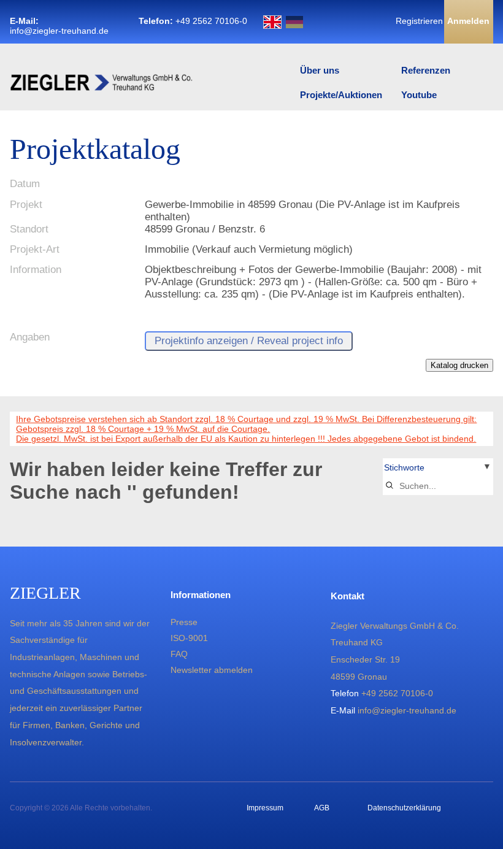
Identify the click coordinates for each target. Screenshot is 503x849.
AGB (321, 808)
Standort (29, 229)
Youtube (419, 95)
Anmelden (468, 21)
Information (35, 269)
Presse (184, 622)
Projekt (26, 204)
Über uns (319, 70)
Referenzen (425, 70)
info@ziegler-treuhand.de (59, 31)
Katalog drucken (459, 365)
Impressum (265, 808)
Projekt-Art (35, 249)
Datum (25, 184)
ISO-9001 (189, 638)
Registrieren (419, 21)
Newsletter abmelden (212, 670)
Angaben (30, 337)
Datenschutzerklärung (404, 808)
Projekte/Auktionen (341, 95)
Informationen (201, 595)
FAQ (179, 654)
